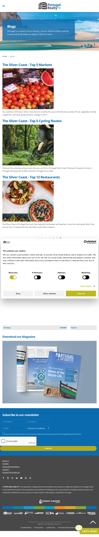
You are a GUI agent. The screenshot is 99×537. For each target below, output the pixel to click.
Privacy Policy (76, 434)
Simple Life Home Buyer (11, 467)
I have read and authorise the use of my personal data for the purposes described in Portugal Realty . (43, 434)
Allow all (81, 293)
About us (5, 461)
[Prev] (38, 238)
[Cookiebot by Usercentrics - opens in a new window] (85, 242)
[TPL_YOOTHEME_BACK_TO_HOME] (49, 6)
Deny (18, 293)
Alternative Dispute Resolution (68, 527)
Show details (85, 286)
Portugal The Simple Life (11, 472)
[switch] (37, 277)
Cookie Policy (50, 527)
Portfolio (5, 464)
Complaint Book (26, 527)
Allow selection (49, 293)
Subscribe (48, 448)
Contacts (5, 469)
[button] (3, 6)
